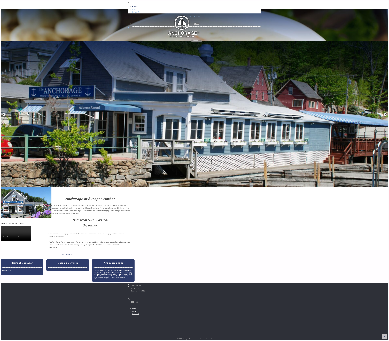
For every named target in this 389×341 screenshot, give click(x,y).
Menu (134, 311)
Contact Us (135, 314)
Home (134, 308)
